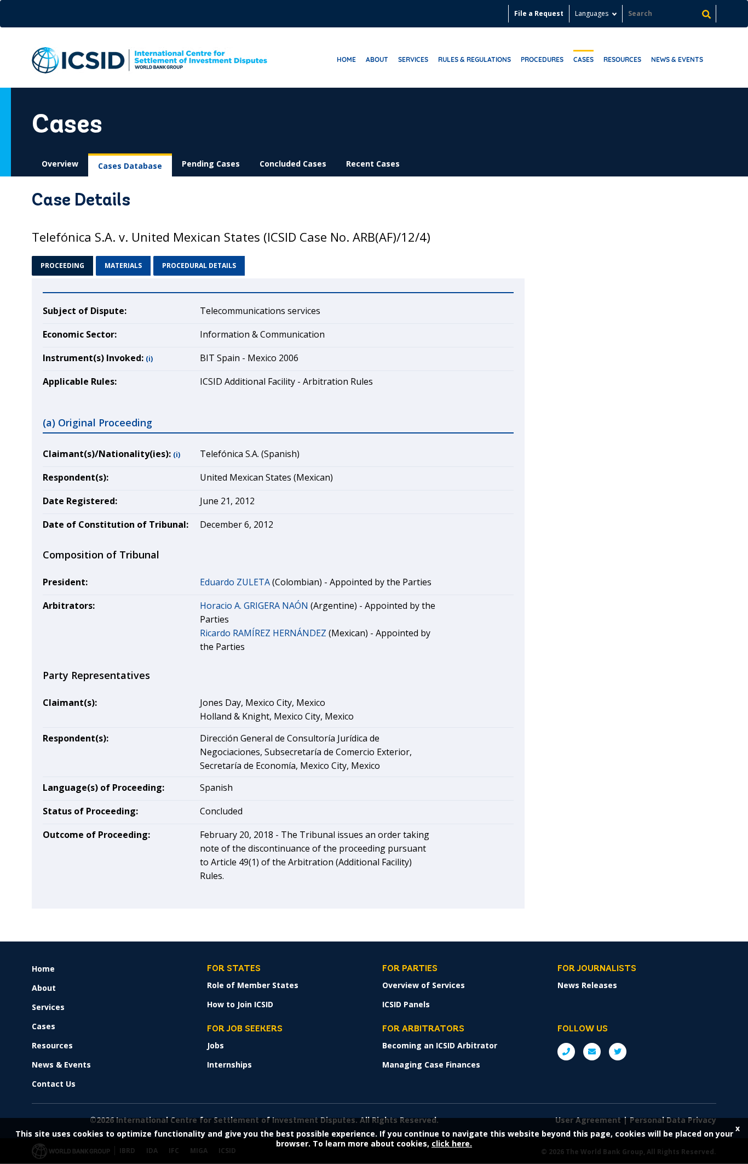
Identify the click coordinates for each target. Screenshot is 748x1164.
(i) (149, 358)
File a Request (538, 13)
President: (65, 582)
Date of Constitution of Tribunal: (115, 524)
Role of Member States (252, 985)
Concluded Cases (293, 163)
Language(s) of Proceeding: (103, 787)
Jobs (215, 1045)
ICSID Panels (406, 1004)
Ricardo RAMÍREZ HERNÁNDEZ (263, 633)
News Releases (587, 985)
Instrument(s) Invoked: (93, 358)
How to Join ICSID (240, 1004)
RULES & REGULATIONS (474, 59)
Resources (622, 59)
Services (413, 59)
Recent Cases (373, 163)
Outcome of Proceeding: (96, 835)
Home (346, 59)
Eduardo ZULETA (235, 582)
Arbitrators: (69, 606)
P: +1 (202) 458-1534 (566, 1051)
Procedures (542, 59)
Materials (123, 265)
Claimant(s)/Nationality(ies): (107, 454)
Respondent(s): (75, 477)
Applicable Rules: (80, 381)
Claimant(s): (70, 703)
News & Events (677, 59)
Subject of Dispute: (84, 311)
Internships (229, 1064)
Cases (583, 59)
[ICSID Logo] (149, 57)
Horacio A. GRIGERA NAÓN (254, 606)
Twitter (617, 1051)
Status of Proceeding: (90, 811)
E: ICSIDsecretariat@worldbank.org (592, 1051)
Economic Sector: (80, 334)
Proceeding (62, 265)
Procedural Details (199, 265)
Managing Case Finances (431, 1064)
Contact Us (54, 1084)
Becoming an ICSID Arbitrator (439, 1045)
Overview (60, 163)
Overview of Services (423, 985)
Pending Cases (211, 163)
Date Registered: (80, 501)
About (377, 59)
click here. (451, 1143)
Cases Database (130, 166)
